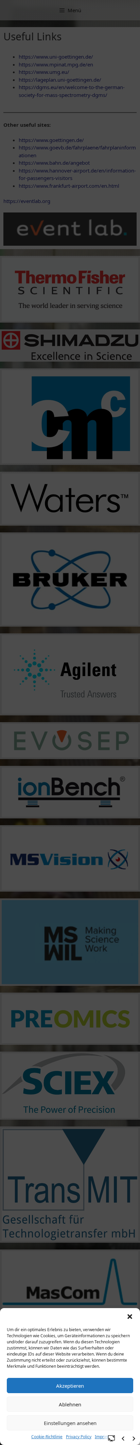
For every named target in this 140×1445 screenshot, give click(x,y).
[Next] (133, 1438)
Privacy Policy (78, 1437)
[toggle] (111, 1437)
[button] (129, 1316)
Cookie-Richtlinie (47, 1437)
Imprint (102, 1437)
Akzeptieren (70, 1385)
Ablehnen (70, 1404)
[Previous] (123, 1438)
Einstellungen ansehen (70, 1423)
